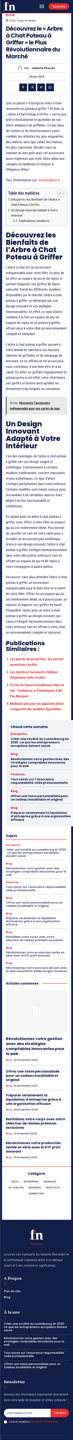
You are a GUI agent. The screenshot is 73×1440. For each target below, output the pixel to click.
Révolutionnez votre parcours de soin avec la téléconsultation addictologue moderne (36, 969)
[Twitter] (32, 87)
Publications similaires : (35, 221)
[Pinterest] (41, 87)
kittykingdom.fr (49, 180)
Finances (18, 774)
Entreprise (19, 733)
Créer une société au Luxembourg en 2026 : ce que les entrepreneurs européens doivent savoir (40, 742)
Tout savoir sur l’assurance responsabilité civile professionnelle (39, 781)
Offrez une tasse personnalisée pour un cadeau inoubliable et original (39, 798)
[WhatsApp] (50, 87)
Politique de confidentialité (43, 1421)
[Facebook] (23, 87)
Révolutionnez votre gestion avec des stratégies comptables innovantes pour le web (40, 762)
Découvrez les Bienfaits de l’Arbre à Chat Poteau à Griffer (35, 202)
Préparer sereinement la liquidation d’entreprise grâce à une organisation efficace (41, 816)
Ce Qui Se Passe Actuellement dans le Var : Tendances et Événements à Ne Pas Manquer (37, 690)
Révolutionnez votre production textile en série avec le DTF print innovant (35, 954)
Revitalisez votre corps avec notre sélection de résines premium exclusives (34, 938)
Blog (10, 15)
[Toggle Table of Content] (58, 193)
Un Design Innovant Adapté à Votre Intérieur (34, 212)
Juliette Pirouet (43, 68)
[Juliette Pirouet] (21, 68)
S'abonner (60, 1413)
